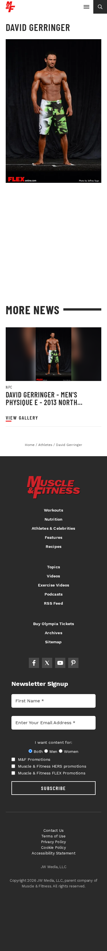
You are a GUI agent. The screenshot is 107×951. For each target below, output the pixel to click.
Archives (53, 632)
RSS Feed (53, 603)
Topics (53, 567)
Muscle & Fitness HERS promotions (52, 766)
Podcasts (54, 594)
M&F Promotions (34, 759)
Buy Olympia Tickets (53, 623)
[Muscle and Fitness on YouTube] (60, 663)
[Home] (10, 10)
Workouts (53, 510)
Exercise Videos (53, 585)
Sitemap (53, 642)
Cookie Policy (53, 847)
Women (71, 751)
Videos (53, 576)
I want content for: (53, 742)
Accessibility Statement (53, 853)
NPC (9, 387)
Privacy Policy (53, 842)
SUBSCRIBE (53, 788)
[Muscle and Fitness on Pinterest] (73, 663)
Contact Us (53, 830)
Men (53, 751)
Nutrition (54, 519)
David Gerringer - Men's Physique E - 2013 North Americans (41, 402)
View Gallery (22, 418)
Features (53, 537)
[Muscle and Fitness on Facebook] (34, 663)
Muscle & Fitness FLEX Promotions (51, 773)
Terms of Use (53, 836)
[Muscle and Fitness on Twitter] (47, 663)
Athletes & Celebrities (53, 528)
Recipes (53, 546)
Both (38, 751)
